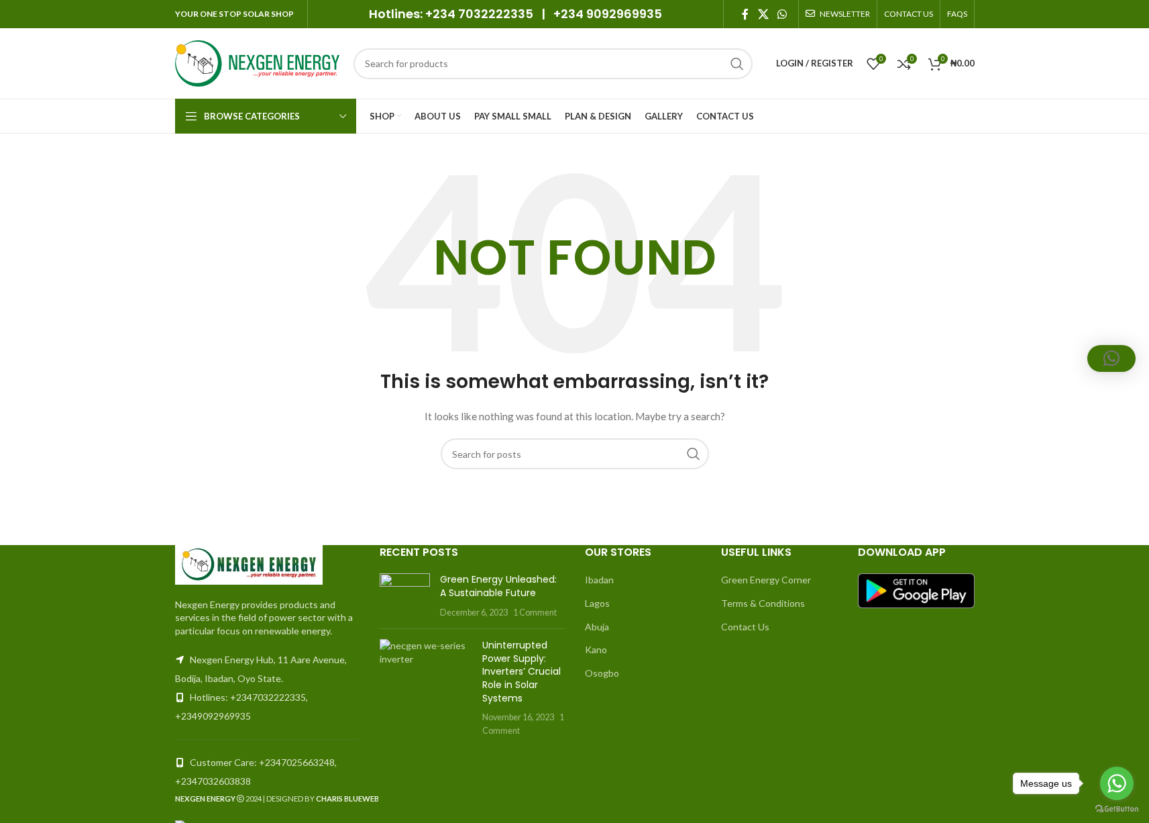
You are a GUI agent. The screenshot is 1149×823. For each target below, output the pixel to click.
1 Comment (535, 613)
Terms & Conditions (763, 603)
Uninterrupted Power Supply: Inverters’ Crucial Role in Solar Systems (521, 671)
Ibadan (599, 579)
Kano (596, 649)
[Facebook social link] (745, 14)
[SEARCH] (737, 63)
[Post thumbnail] (405, 595)
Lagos (597, 603)
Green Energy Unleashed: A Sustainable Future (498, 586)
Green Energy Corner (766, 579)
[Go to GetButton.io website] (1116, 809)
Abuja (597, 626)
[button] (1111, 358)
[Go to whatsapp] (1117, 783)
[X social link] (763, 14)
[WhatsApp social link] (782, 14)
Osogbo (602, 673)
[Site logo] (257, 62)
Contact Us (745, 626)
